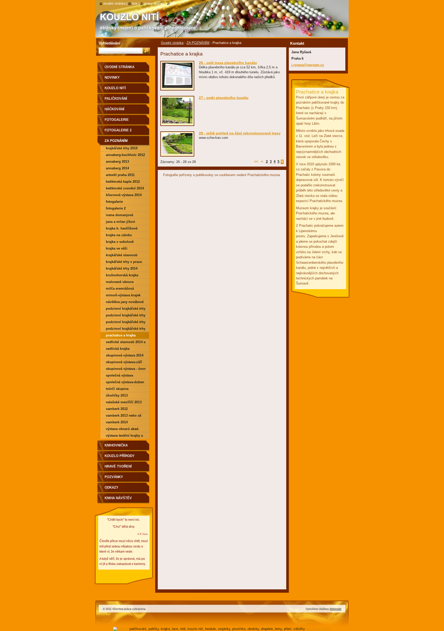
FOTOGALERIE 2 (118, 130)
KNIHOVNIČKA (116, 445)
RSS (173, 3)
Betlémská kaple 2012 (123, 182)
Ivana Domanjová (119, 215)
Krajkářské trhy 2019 (121, 148)
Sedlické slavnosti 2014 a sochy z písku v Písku (125, 342)
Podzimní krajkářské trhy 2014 (125, 329)
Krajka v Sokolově (120, 242)
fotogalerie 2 (116, 208)
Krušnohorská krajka (122, 275)
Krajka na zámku (119, 235)
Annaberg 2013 (117, 161)
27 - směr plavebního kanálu (223, 98)
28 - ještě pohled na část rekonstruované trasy (240, 133)
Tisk (134, 3)
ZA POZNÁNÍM (198, 43)
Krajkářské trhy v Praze (124, 262)
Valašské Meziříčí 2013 (124, 402)
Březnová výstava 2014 (124, 195)
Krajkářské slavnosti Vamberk (121, 256)
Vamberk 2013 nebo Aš (123, 415)
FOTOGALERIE (117, 120)
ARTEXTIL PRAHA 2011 (120, 175)
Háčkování (114, 109)
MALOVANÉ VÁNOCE (120, 282)
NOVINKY (112, 77)
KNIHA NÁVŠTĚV (118, 498)
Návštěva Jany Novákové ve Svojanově (125, 302)
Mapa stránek (154, 3)
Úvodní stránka (172, 43)
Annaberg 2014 (117, 168)
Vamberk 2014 (117, 422)
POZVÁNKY (114, 477)
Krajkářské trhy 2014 (121, 268)
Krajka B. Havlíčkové (121, 228)
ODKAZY (111, 487)
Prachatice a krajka (121, 335)
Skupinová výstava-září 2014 (124, 362)
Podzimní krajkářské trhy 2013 (125, 322)
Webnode (335, 608)
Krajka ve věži (116, 248)
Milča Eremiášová (120, 288)
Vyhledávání (109, 43)
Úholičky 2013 (117, 395)
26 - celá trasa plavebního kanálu (228, 63)
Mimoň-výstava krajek (123, 295)
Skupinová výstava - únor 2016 (126, 369)
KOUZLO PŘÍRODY (120, 456)
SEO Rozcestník (318, 629)
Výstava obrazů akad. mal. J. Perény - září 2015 (125, 429)
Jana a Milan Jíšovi (120, 222)
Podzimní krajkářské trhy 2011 (125, 309)
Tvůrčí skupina (117, 389)
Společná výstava (119, 375)
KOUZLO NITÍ (115, 88)
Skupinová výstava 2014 (124, 355)
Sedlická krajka (118, 349)
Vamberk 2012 (117, 409)
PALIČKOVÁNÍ (116, 98)
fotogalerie (114, 202)
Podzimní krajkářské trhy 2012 (125, 316)
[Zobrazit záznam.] (177, 88)
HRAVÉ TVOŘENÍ (118, 466)
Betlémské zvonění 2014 (125, 188)
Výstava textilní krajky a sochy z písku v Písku (124, 436)
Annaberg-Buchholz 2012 (125, 155)
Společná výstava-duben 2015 (125, 383)
